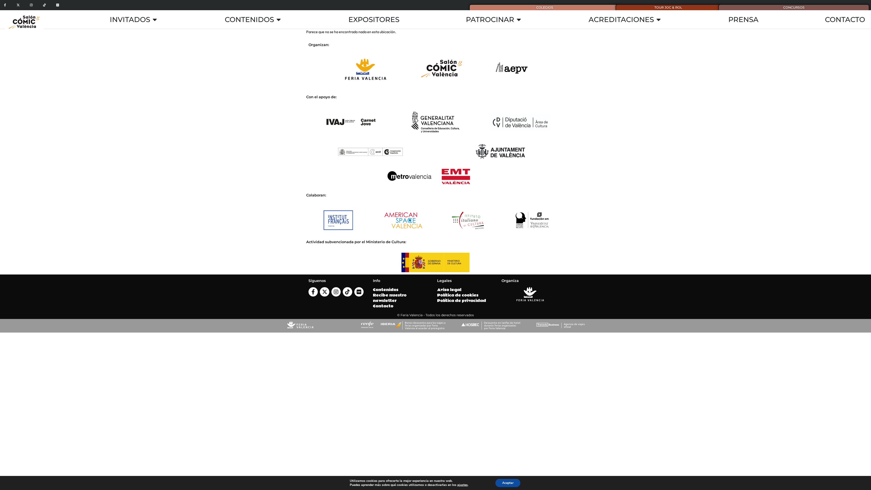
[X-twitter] (18, 5)
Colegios (544, 7)
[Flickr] (57, 5)
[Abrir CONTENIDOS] (278, 19)
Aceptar (508, 483)
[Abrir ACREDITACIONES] (658, 19)
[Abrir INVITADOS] (154, 19)
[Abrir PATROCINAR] (518, 19)
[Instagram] (31, 5)
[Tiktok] (44, 5)
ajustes (462, 485)
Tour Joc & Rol (668, 7)
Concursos (794, 7)
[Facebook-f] (5, 5)
